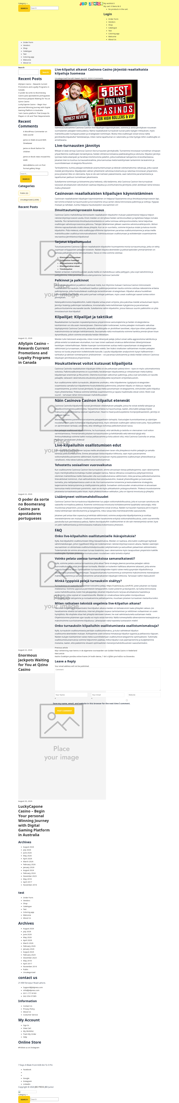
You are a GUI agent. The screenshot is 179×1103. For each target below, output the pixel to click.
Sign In (26, 1025)
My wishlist (108, 3)
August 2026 (28, 847)
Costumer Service (30, 1014)
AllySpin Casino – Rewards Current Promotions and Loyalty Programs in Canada (33, 87)
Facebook (27, 1069)
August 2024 (28, 870)
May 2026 (27, 855)
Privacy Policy (29, 1009)
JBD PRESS (39, 1087)
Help (25, 1037)
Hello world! (28, 135)
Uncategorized (26, 199)
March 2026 (28, 861)
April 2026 (27, 858)
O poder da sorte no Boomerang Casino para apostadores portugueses (33, 509)
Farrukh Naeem (73, 78)
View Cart (27, 1028)
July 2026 (27, 850)
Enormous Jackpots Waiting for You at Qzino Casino (33, 662)
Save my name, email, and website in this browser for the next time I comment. (91, 703)
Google (26, 1078)
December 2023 (30, 876)
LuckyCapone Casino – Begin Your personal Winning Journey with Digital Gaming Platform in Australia (34, 107)
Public (22, 193)
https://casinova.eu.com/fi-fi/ (120, 585)
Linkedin (26, 1084)
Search (21, 67)
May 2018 (27, 879)
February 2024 (29, 873)
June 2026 (27, 852)
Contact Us (27, 1006)
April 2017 (27, 882)
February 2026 (29, 864)
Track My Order (29, 1034)
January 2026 (28, 867)
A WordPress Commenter (33, 131)
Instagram (27, 1081)
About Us (27, 1012)
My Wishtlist (28, 1031)
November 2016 (30, 885)
